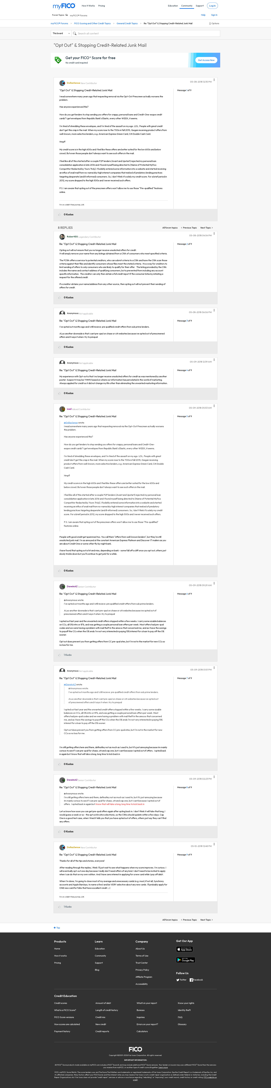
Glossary (182, 1024)
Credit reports (102, 1031)
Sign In (214, 14)
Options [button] (215, 23)
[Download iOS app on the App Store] (185, 949)
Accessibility (142, 984)
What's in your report (147, 1003)
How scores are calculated (67, 1024)
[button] (214, 78)
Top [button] (58, 927)
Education (173, 5)
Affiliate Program (144, 976)
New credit (100, 1024)
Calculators (142, 1031)
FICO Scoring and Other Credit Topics (92, 23)
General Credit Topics (127, 23)
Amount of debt (103, 1003)
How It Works (88, 5)
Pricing (101, 5)
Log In (212, 5)
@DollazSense (71, 422)
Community (186, 5)
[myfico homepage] (64, 6)
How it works (60, 955)
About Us (140, 948)
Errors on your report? (147, 1024)
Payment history (62, 1031)
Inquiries (141, 1017)
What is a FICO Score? (65, 1010)
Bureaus (141, 1010)
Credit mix (100, 1017)
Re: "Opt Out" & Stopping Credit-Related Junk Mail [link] (168, 23)
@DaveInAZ (70, 684)
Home (57, 948)
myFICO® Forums (78, 15)
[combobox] (145, 33)
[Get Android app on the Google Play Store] (186, 960)
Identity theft (184, 1010)
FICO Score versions (64, 1017)
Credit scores (60, 1003)
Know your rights (186, 1003)
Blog (97, 969)
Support (200, 5)
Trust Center (142, 962)
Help (203, 14)
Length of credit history (106, 1010)
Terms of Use (142, 955)
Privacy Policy (142, 969)
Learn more (163, 1067)
